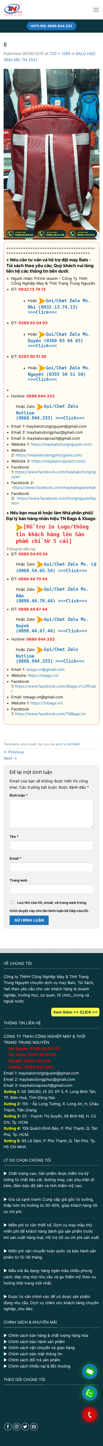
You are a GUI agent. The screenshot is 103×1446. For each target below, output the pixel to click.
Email (15, 858)
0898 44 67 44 (32, 609)
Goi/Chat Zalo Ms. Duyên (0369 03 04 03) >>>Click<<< (59, 340)
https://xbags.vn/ (43, 675)
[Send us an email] (34, 1427)
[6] (51, 153)
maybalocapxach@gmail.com (45, 1085)
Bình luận (19, 795)
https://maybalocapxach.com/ (58, 461)
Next (10, 758)
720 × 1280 (60, 53)
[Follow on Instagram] (17, 1427)
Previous (14, 752)
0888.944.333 (38, 1067)
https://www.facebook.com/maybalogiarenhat (54, 487)
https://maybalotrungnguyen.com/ (61, 444)
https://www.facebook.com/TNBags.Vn (50, 713)
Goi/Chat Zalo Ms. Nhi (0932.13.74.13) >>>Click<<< (59, 306)
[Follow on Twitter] (25, 1427)
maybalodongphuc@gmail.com (47, 1079)
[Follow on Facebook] (8, 1427)
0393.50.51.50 (42, 1054)
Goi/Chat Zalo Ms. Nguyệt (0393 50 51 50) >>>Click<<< (59, 373)
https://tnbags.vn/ (47, 703)
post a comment (68, 744)
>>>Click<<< (69, 418)
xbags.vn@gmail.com (45, 669)
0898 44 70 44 (32, 578)
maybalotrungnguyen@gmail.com (48, 1073)
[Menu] (96, 10)
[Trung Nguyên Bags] (13, 9)
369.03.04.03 (45, 1048)
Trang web (18, 880)
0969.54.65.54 (33, 554)
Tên (14, 836)
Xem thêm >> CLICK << (75, 1012)
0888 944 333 (40, 396)
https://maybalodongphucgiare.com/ (49, 455)
